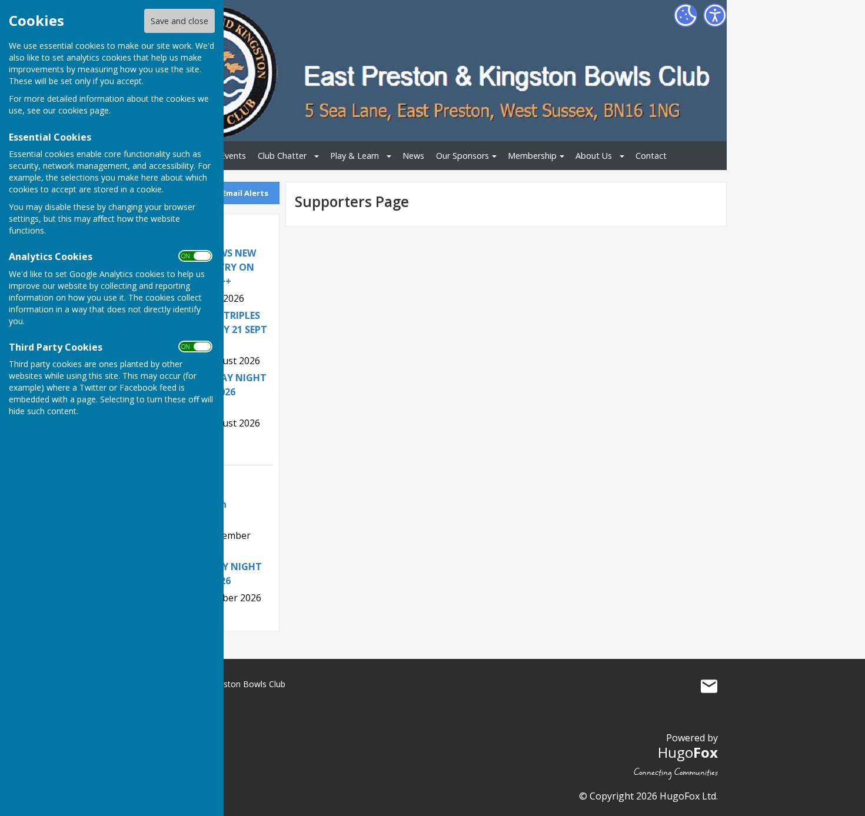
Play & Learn (354, 155)
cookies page (83, 110)
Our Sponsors (462, 155)
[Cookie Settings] (685, 15)
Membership (532, 155)
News (413, 155)
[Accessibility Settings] (715, 15)
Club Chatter (282, 155)
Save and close (179, 20)
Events (233, 155)
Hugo (688, 752)
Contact (651, 155)
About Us (593, 155)
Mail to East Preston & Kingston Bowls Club (709, 686)
